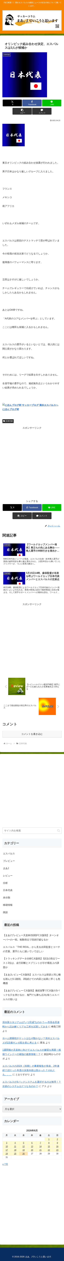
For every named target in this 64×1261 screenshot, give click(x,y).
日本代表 (9, 421)
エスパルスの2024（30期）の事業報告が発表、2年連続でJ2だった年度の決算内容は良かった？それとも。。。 (30, 1070)
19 (23, 1150)
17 (7, 1150)
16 (57, 1146)
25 (15, 1154)
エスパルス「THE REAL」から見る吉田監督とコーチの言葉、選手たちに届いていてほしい (31, 949)
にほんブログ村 (10, 409)
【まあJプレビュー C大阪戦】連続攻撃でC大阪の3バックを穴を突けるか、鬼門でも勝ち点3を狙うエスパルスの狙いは (31, 995)
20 (32, 1150)
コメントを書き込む (32, 734)
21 (40, 1150)
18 (15, 1150)
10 (7, 1146)
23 (57, 1150)
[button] (22, 111)
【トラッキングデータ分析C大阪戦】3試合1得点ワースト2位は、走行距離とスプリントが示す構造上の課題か (31, 963)
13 (32, 1146)
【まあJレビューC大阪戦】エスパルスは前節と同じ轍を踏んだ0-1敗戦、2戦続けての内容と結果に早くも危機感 (32, 979)
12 (23, 1146)
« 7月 (5, 1164)
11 (15, 1146)
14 (40, 1146)
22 (49, 1150)
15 (49, 1146)
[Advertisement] (32, 462)
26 (23, 1154)
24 (7, 1154)
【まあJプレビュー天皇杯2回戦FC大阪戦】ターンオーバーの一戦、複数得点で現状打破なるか (31, 937)
